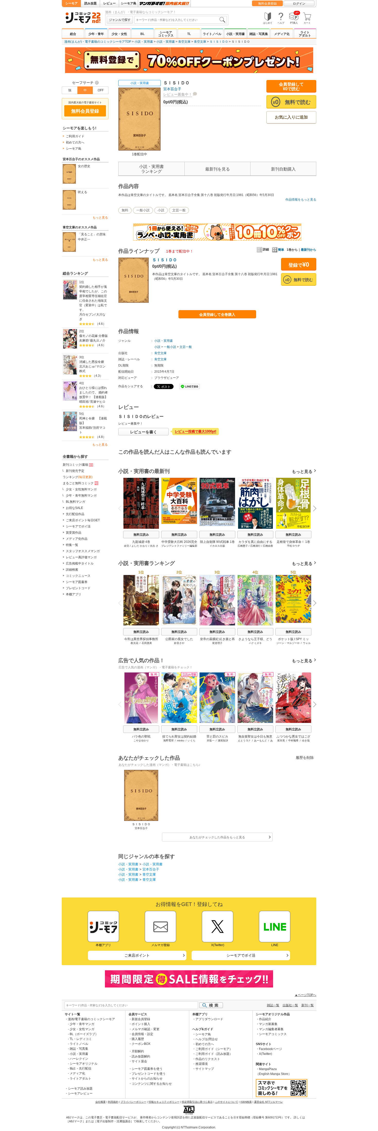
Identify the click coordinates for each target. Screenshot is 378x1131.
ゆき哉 (306, 740)
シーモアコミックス (166, 34)
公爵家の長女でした (179, 639)
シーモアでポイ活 (78, 526)
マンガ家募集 (268, 1024)
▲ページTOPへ (305, 995)
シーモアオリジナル (83, 1063)
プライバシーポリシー (133, 1101)
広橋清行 (255, 545)
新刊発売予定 (75, 471)
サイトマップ (204, 1069)
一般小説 (143, 210)
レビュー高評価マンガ (81, 557)
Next (313, 509)
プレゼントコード (78, 588)
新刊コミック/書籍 (75, 464)
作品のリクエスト (207, 1059)
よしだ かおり (139, 545)
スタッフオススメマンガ (83, 551)
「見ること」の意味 (92, 234)
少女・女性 (119, 34)
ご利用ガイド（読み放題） (213, 1054)
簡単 (281, 250)
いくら (191, 740)
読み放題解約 (141, 1056)
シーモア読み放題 (80, 1088)
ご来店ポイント (137, 955)
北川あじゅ (87, 366)
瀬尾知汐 (223, 740)
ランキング (78, 477)
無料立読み (141, 534)
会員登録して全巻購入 (217, 314)
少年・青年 (96, 34)
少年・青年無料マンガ (81, 495)
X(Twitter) (265, 1054)
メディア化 (282, 34)
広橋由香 (268, 545)
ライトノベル (212, 34)
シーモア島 (128, 3)
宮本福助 (85, 427)
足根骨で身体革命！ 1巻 (293, 542)
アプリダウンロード (209, 1019)
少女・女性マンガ (82, 1029)
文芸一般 (179, 210)
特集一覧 (72, 545)
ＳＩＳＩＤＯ (219, 41)
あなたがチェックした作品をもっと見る (217, 837)
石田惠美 (147, 643)
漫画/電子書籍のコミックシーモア (91, 1019)
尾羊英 (281, 740)
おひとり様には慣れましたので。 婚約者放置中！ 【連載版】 (93, 392)
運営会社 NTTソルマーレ (268, 1101)
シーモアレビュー (80, 1093)
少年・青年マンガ (82, 1024)
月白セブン (87, 314)
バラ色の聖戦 (141, 736)
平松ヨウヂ (293, 545)
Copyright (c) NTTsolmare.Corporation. (189, 1127)
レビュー (109, 3)
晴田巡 (83, 401)
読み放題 (90, 3)
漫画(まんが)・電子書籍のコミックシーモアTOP (97, 41)
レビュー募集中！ (177, 94)
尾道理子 (217, 643)
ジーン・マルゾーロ (288, 643)
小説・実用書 (235, 34)
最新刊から (308, 250)
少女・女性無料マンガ (81, 489)
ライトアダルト (305, 34)
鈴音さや (179, 643)
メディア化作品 (76, 539)
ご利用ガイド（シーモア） (213, 1049)
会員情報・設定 (142, 1034)
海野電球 (168, 740)
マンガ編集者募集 (271, 1029)
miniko (180, 740)
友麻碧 (83, 340)
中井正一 (84, 239)
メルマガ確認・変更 (145, 1029)
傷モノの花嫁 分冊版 (93, 336)
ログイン (299, 3)
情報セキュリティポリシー (164, 1101)
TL (189, 34)
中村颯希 (293, 740)
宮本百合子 (172, 89)
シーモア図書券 (76, 582)
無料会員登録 (267, 3)
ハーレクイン (79, 1059)
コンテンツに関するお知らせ (152, 1083)
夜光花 (134, 643)
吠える (82, 192)
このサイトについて (226, 1101)
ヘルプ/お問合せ (206, 1039)
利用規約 (113, 1101)
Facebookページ (270, 1049)
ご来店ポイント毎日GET (83, 520)
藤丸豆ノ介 (97, 340)
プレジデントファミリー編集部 (179, 545)
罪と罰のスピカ (217, 736)
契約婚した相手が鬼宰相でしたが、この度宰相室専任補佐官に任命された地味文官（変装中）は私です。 (93, 298)
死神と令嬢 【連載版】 (93, 421)
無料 (125, 210)
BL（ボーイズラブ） (84, 1034)
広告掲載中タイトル (80, 563)
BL (142, 34)
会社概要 (100, 1101)
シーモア (71, 3)
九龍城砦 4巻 (141, 542)
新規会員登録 (141, 1019)
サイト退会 (139, 1061)
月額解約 (138, 1051)
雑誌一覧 (273, 1005)
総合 (73, 34)
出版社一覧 (290, 1005)
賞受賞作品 (73, 532)
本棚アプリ (73, 594)
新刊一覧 (307, 1005)
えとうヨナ (244, 740)
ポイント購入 (141, 1024)
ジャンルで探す (120, 20)
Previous (122, 507)
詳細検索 (72, 569)
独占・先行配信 (80, 1068)
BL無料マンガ (75, 502)
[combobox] (180, 20)
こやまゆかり (141, 740)
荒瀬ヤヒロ (97, 401)
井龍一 (210, 740)
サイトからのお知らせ (147, 1078)
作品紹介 (265, 1019)
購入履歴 (138, 1039)
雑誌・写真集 (258, 34)
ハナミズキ (255, 643)
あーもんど (260, 740)
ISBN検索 (246, 1101)
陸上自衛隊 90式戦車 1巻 (217, 542)
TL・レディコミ (81, 1039)
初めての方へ (75, 142)
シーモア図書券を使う (147, 1069)
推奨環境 (201, 1064)
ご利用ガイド (75, 136)
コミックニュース (78, 576)
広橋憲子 (243, 545)
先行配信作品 (75, 514)
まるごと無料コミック (78, 483)
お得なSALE (74, 508)
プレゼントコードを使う (149, 1073)
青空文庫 (184, 41)
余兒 (126, 545)
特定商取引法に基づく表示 (197, 1101)
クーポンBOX (141, 1044)
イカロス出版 (217, 545)
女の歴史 (84, 166)
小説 (161, 210)
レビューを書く (143, 432)
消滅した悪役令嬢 (91, 362)
